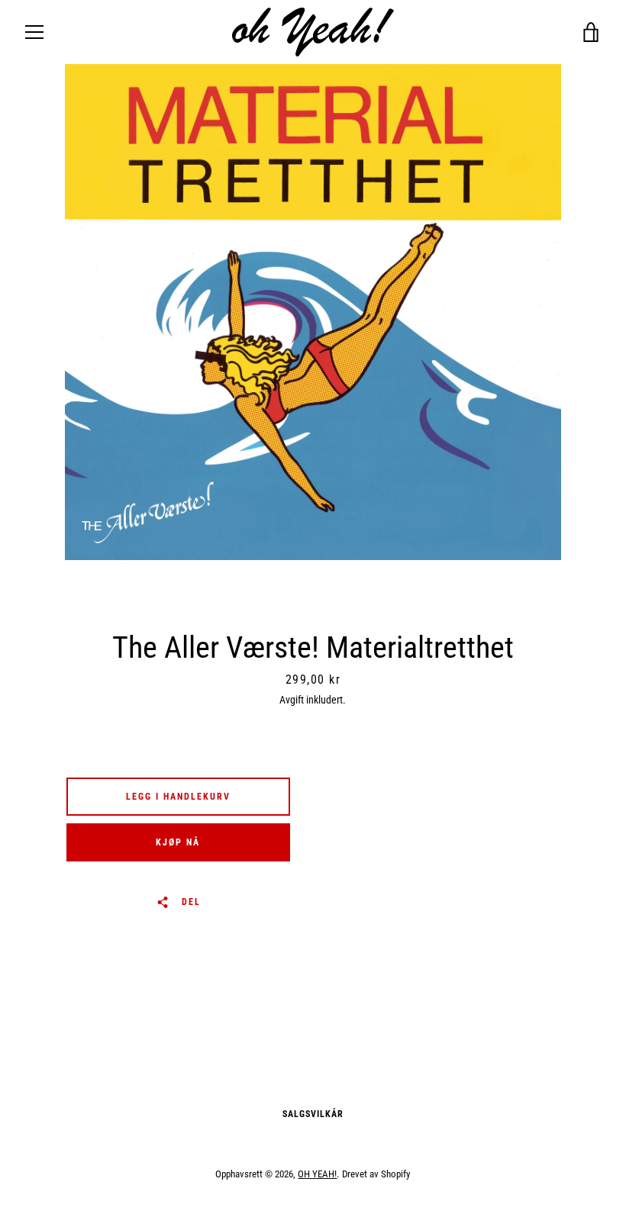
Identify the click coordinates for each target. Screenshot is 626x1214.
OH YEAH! (317, 1174)
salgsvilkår (313, 1114)
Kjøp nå (178, 842)
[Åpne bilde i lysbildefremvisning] (313, 312)
